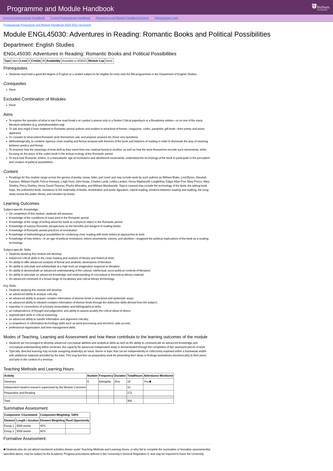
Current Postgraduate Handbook (70, 17)
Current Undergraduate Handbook (24, 17)
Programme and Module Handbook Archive (122, 17)
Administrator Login (166, 17)
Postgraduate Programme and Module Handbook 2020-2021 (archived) (47, 25)
